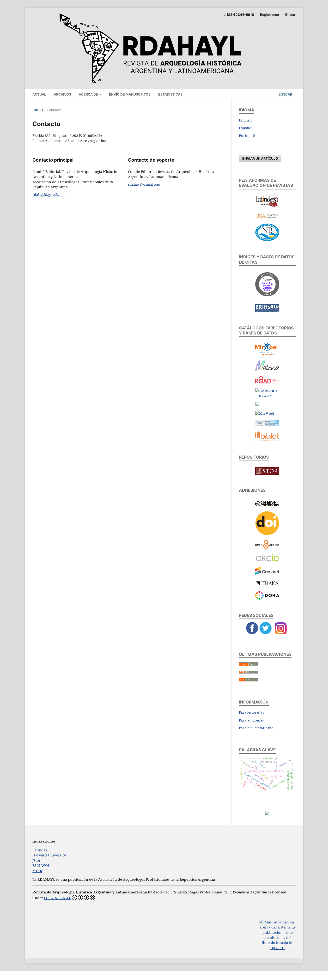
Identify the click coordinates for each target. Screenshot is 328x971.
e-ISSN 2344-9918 (239, 14)
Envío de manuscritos (130, 94)
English (245, 120)
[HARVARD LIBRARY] (267, 396)
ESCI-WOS (41, 865)
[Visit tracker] (267, 814)
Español (246, 127)
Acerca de (89, 94)
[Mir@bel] (267, 353)
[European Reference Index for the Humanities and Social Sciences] (267, 310)
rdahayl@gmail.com (48, 194)
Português (247, 135)
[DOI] (267, 533)
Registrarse (269, 14)
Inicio (37, 110)
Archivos (62, 94)
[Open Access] (267, 547)
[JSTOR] (267, 473)
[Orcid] (267, 560)
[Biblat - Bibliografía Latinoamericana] (267, 439)
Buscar (285, 94)
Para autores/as (251, 720)
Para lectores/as (251, 712)
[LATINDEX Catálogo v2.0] (267, 206)
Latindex (40, 850)
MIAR (37, 870)
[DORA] (267, 598)
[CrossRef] (267, 573)
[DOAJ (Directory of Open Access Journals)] (267, 217)
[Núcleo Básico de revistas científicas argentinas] (267, 239)
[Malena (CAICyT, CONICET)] (267, 369)
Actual (39, 94)
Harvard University (49, 855)
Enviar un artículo (260, 158)
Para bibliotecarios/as (256, 728)
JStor (36, 860)
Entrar (290, 14)
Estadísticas (170, 94)
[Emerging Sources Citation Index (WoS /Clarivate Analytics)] (267, 294)
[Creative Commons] (267, 505)
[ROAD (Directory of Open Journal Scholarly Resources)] (267, 382)
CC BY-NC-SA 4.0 (57, 897)
